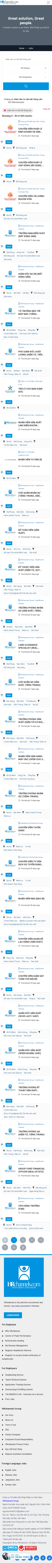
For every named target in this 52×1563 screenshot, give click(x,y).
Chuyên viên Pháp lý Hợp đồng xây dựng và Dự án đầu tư (31, 165)
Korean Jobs (10, 1484)
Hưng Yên (21, 252)
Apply (9, 142)
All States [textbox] (25, 68)
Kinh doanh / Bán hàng (13, 850)
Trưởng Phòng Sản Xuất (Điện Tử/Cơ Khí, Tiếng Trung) (30, 722)
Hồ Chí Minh (11, 330)
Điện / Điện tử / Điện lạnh (14, 1117)
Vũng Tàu (22, 330)
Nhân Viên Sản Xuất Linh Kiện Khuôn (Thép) (30, 425)
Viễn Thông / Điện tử (12, 374)
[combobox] (26, 68)
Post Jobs (10, 1399)
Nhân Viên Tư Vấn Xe (30, 459)
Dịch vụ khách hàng (24, 1225)
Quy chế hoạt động (13, 1449)
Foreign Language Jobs (14, 1463)
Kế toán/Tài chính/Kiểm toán (15, 219)
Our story (9, 1415)
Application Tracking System (18, 1384)
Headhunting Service (14, 1375)
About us (9, 1420)
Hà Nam (26, 293)
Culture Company (12, 1434)
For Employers (9, 1368)
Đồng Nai (31, 330)
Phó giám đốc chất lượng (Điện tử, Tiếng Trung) (31, 354)
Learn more (13, 1315)
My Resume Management (16, 1345)
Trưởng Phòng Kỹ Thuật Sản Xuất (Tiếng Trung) (29, 1090)
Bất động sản (21, 148)
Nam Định (19, 627)
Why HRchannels (12, 1331)
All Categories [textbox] (25, 77)
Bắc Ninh (17, 293)
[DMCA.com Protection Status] (10, 1548)
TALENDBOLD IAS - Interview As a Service (24, 1394)
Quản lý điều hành (36, 1228)
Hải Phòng (10, 252)
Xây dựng (7, 259)
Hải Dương (18, 442)
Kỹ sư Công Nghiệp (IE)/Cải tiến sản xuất (20, 593)
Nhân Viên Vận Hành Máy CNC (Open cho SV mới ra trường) (31, 759)
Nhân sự (25, 515)
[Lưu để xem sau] (2, 142)
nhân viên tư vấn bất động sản (19, 110)
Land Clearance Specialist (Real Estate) (27, 648)
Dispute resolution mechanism (18, 1454)
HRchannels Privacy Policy (17, 1444)
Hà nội (8, 148)
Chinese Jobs (11, 1475)
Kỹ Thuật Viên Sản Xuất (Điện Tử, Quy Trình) (29, 570)
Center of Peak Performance (18, 1336)
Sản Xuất (38, 371)
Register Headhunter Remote (18, 1350)
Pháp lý (32, 148)
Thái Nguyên (31, 701)
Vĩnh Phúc (27, 549)
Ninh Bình (26, 371)
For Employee (9, 1324)
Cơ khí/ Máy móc (10, 334)
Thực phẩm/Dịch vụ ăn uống (15, 1228)
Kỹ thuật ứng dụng (27, 779)
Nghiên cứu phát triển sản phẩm (33, 921)
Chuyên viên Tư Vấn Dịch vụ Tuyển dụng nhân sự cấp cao (29, 864)
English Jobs (10, 1470)
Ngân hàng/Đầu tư (36, 1191)
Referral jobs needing (14, 1341)
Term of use (10, 1425)
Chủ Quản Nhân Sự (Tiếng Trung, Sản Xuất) (29, 496)
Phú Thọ (17, 549)
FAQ (7, 1430)
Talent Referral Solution (16, 1380)
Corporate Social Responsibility (19, 1439)
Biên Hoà (19, 958)
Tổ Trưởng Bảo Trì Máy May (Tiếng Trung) (29, 314)
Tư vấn (28, 847)
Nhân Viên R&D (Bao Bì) (31, 898)
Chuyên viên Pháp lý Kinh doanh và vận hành (30, 131)
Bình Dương (22, 1032)
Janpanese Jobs (12, 1480)
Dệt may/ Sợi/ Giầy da (28, 334)
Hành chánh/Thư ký (12, 515)
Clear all (46, 109)
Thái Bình (30, 252)
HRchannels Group (11, 1408)
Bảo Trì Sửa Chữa (11, 337)
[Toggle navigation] (48, 2)
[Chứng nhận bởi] (27, 1548)
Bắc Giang (18, 586)
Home (21, 48)
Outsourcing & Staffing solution (19, 1389)
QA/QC (26, 374)
